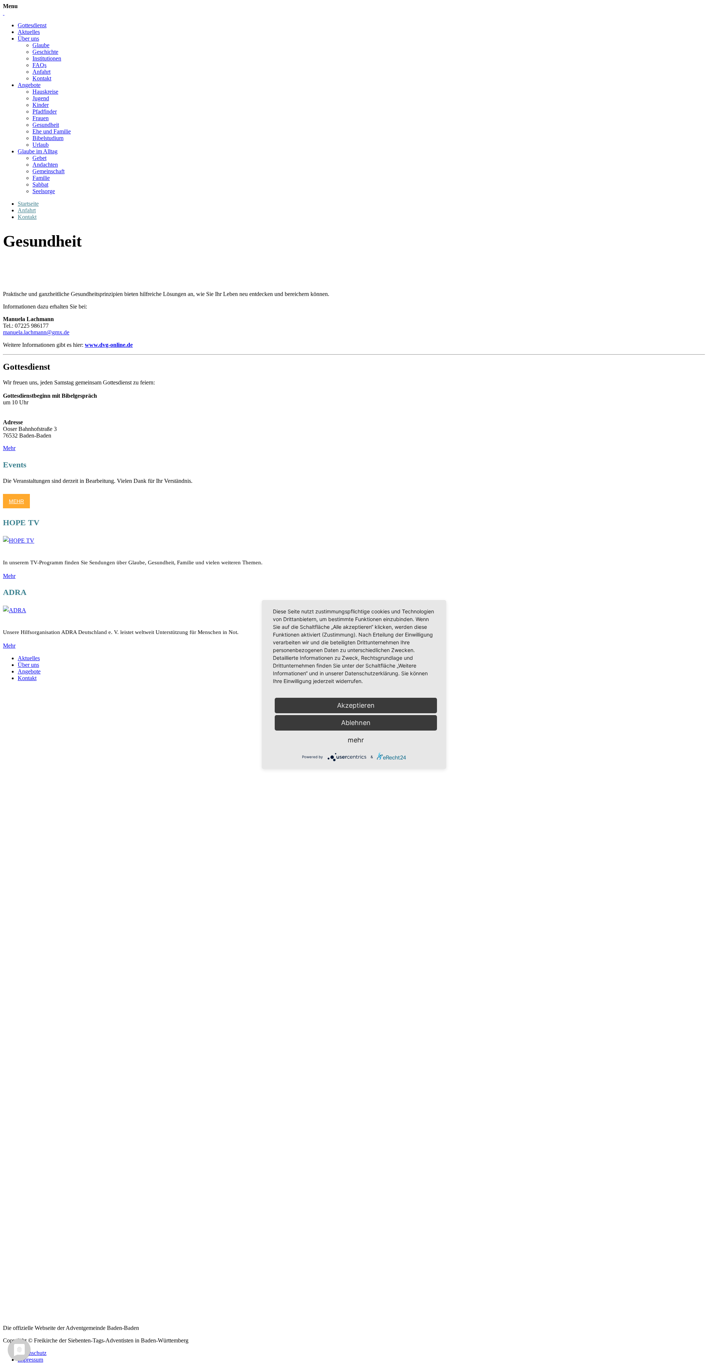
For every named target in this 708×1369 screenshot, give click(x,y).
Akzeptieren (356, 705)
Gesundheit (45, 125)
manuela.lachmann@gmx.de (36, 332)
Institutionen (46, 58)
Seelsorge (43, 191)
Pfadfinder (44, 111)
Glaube (40, 45)
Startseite (28, 204)
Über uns (28, 38)
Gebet (39, 158)
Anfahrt (41, 72)
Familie (41, 178)
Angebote (29, 85)
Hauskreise (45, 91)
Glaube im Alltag (38, 151)
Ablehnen (356, 723)
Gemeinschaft (48, 171)
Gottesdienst (32, 25)
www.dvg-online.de (109, 345)
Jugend (40, 98)
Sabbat (40, 184)
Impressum (30, 1359)
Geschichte (45, 52)
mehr (356, 740)
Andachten (45, 164)
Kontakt (41, 78)
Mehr (9, 448)
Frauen (40, 118)
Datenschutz (32, 1353)
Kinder (40, 105)
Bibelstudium (47, 138)
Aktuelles (29, 32)
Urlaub (40, 145)
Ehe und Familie (51, 131)
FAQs (39, 65)
